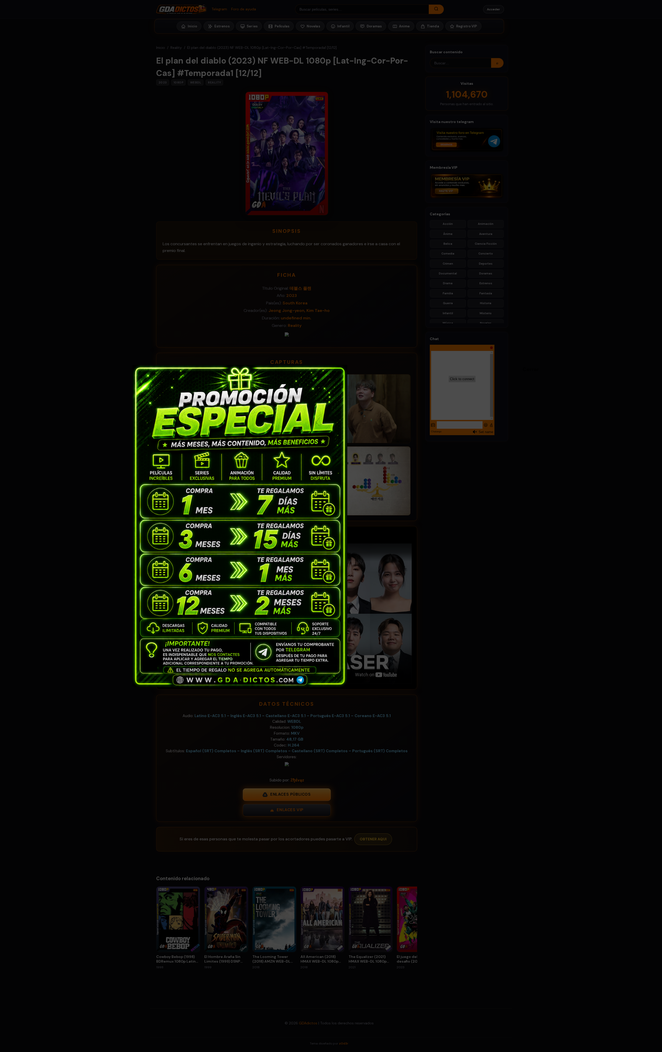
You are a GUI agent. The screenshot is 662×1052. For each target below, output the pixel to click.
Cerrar (525, 369)
